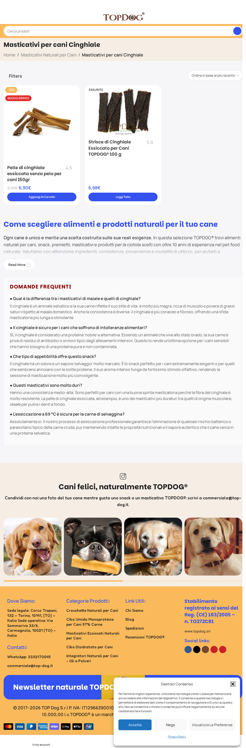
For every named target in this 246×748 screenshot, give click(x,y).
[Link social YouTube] (214, 649)
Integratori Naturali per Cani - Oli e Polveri (92, 658)
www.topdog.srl (197, 631)
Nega (170, 724)
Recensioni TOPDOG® (145, 637)
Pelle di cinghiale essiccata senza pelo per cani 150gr (34, 174)
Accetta (135, 724)
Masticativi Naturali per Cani (48, 55)
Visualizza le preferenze (212, 724)
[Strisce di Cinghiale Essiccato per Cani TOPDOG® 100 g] (123, 110)
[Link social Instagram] (205, 649)
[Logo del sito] (123, 16)
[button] (232, 684)
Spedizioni (134, 628)
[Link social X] (196, 649)
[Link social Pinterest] (222, 649)
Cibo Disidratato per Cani (89, 646)
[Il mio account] (240, 17)
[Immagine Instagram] (33, 547)
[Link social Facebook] (188, 649)
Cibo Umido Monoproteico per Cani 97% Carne (90, 622)
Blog (129, 619)
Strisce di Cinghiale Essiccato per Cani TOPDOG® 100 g (109, 148)
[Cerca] (237, 31)
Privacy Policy (177, 737)
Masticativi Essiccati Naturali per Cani (92, 636)
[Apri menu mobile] (5, 17)
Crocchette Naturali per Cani (92, 610)
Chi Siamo (134, 610)
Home (9, 55)
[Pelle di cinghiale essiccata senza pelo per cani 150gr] (42, 123)
